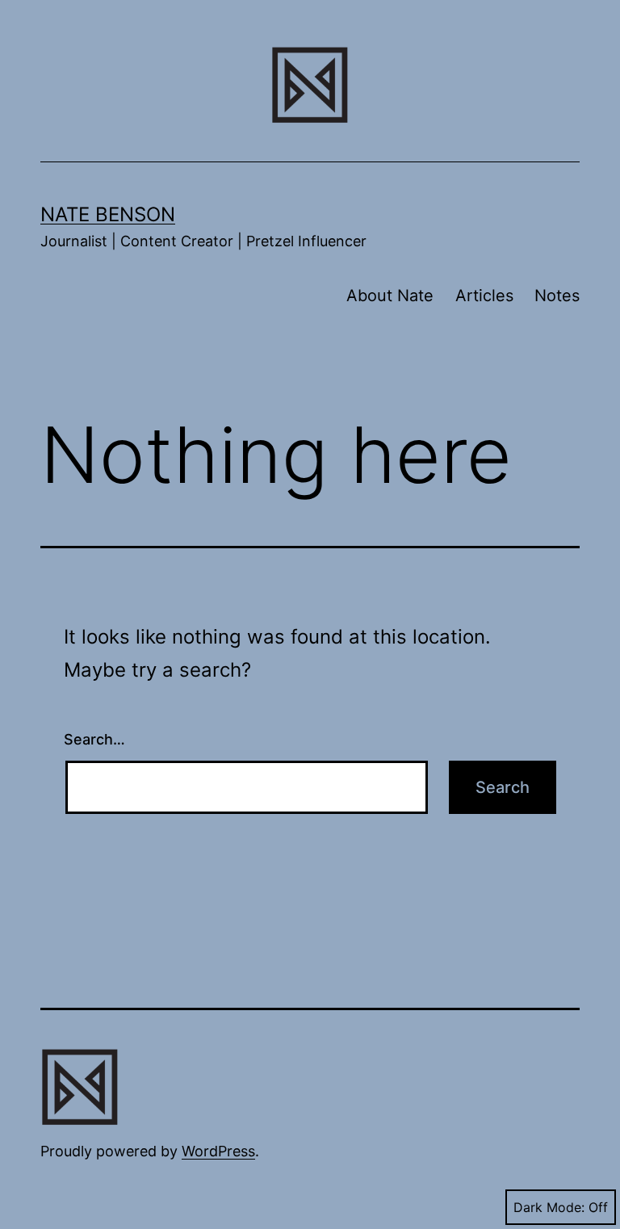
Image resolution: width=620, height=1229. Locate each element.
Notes (557, 295)
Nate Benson (107, 214)
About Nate (390, 295)
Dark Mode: (548, 1207)
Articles (484, 295)
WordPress (218, 1151)
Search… (94, 739)
